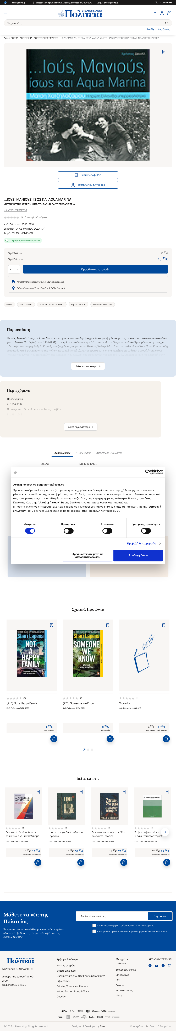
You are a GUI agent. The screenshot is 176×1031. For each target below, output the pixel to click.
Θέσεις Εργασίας (66, 970)
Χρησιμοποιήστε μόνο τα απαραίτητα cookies (87, 555)
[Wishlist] (155, 13)
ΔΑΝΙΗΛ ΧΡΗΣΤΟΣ (15, 210)
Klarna (119, 995)
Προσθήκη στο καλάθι (95, 269)
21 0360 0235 (165, 2)
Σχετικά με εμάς (66, 965)
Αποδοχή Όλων (138, 555)
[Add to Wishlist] (164, 52)
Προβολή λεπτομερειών (141, 543)
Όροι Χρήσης (137, 1026)
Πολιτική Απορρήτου (161, 1026)
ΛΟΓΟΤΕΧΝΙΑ (26, 38)
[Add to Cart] (53, 738)
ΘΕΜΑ (15, 38)
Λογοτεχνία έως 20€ (102, 304)
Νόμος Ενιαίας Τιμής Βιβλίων (73, 991)
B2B (118, 980)
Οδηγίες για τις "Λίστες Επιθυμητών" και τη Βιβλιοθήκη (81, 978)
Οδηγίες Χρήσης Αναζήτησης (73, 986)
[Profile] (161, 13)
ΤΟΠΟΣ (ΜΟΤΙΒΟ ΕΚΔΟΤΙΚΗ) (30, 228)
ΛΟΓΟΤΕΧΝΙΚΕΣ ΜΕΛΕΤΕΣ (46, 38)
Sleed (103, 1026)
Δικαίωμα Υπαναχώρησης (124, 987)
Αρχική (7, 38)
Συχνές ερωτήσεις (126, 969)
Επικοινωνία (122, 974)
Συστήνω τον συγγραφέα (91, 184)
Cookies (61, 996)
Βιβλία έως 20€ (78, 304)
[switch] (69, 531)
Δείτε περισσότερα (88, 366)
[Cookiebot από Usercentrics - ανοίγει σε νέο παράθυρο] (148, 472)
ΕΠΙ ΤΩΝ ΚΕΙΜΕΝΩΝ (22, 233)
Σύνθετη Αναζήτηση (159, 29)
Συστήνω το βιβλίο (91, 175)
